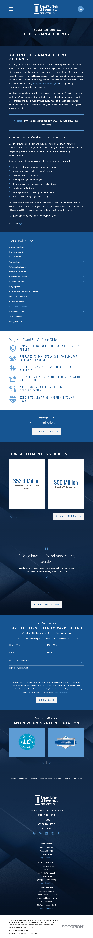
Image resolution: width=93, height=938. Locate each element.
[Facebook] (34, 833)
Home (13, 778)
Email (49, 653)
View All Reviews (44, 604)
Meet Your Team (44, 431)
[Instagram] (52, 833)
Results (67, 778)
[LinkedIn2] (46, 833)
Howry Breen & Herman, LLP (45, 83)
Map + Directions (46, 857)
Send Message (46, 700)
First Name (14, 645)
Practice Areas (46, 778)
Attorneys (33, 778)
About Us (23, 778)
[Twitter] (58, 833)
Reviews (57, 778)
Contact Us (77, 778)
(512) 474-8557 (46, 824)
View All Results (66, 516)
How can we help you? (19, 668)
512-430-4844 (46, 854)
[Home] (46, 9)
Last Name (52, 645)
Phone (12, 653)
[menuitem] (46, 247)
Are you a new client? (19, 660)
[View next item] (17, 516)
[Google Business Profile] (40, 833)
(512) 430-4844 (46, 815)
